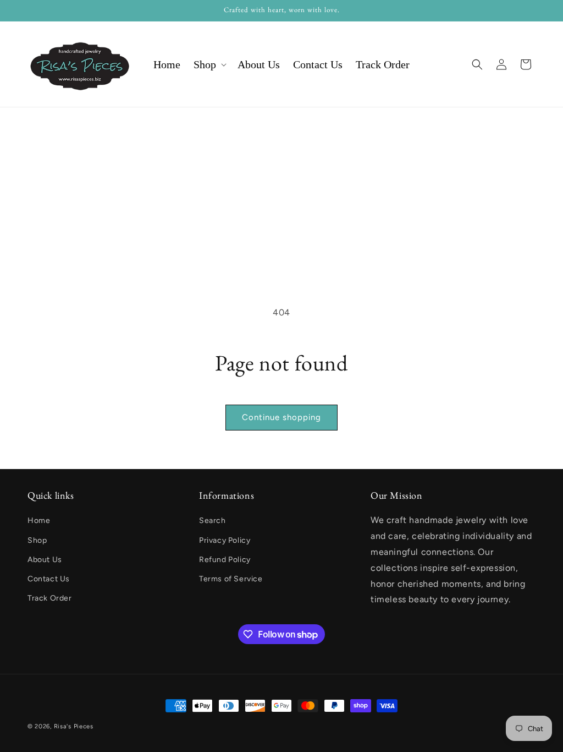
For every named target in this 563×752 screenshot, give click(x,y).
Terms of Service (231, 579)
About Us (44, 559)
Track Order (49, 598)
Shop (37, 540)
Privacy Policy (224, 540)
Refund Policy (225, 559)
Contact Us (48, 579)
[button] (209, 64)
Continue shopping (281, 417)
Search (212, 520)
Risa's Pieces (73, 726)
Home (38, 520)
